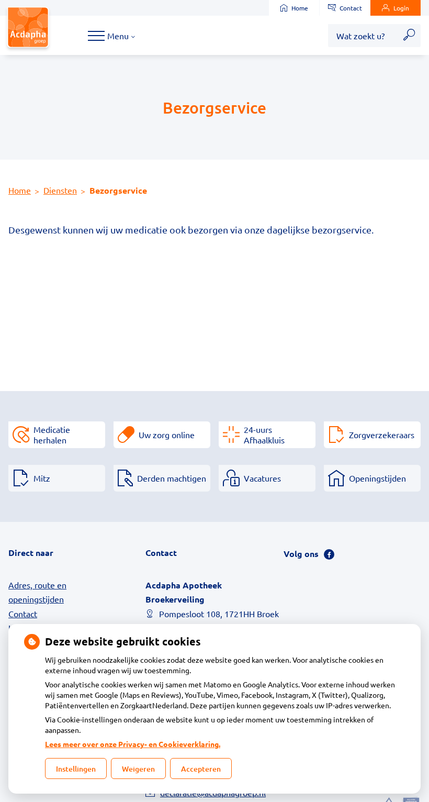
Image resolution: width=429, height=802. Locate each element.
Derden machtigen (171, 478)
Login (401, 8)
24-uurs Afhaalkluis (264, 434)
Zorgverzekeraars (381, 434)
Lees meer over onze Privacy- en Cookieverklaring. (132, 744)
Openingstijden (377, 478)
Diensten (60, 190)
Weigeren (138, 769)
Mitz (41, 478)
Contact (351, 8)
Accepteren (201, 769)
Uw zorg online (167, 434)
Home (299, 8)
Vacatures (262, 478)
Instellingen (76, 769)
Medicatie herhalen (51, 434)
